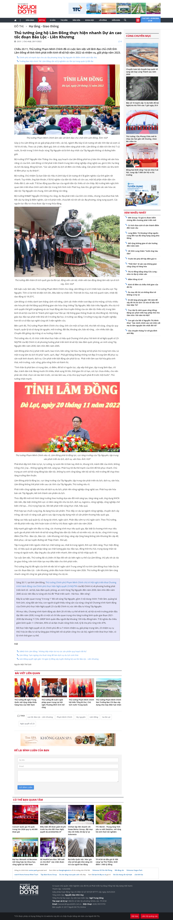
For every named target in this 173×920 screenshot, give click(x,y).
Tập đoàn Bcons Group (49, 874)
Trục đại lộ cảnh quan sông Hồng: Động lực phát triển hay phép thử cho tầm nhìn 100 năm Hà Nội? (143, 312)
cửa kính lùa (138, 874)
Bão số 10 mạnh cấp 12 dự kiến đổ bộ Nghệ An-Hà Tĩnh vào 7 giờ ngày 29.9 (142, 104)
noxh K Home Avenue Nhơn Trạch (26, 874)
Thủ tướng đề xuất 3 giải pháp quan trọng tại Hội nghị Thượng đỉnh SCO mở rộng (53, 703)
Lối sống (103, 20)
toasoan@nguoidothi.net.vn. (70, 904)
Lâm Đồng (94, 717)
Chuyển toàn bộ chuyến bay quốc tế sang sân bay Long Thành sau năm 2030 (142, 71)
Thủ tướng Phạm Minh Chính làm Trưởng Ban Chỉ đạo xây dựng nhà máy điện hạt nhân (108, 702)
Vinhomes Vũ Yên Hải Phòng (102, 870)
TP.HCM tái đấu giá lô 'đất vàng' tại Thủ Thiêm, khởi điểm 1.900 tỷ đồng (107, 862)
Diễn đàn (116, 20)
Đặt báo (135, 916)
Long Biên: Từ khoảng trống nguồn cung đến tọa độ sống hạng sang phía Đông (143, 235)
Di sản (52, 20)
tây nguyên (81, 717)
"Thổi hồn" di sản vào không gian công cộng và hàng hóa (142, 265)
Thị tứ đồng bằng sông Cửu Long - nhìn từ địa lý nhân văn (142, 272)
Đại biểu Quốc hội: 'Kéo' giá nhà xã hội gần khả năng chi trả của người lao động (80, 862)
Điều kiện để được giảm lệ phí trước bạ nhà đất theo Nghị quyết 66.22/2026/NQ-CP (53, 829)
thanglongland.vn (65, 870)
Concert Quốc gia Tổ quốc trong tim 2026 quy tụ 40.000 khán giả (24, 829)
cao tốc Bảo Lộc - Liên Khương (40, 717)
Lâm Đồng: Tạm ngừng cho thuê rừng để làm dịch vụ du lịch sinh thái (48, 655)
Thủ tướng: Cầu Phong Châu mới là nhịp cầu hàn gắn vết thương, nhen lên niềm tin (141, 139)
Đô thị (42, 20)
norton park (33, 870)
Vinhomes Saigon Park (134, 870)
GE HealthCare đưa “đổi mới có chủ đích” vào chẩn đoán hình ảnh (52, 862)
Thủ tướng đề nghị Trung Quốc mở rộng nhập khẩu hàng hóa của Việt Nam (26, 702)
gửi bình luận (25, 787)
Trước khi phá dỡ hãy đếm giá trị (142, 259)
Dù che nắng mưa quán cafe (69, 874)
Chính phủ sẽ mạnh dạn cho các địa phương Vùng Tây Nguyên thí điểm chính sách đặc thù (58, 57)
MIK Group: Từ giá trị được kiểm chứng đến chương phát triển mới (141, 218)
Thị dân (64, 20)
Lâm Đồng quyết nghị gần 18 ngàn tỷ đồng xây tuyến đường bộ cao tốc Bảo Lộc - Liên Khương (59, 659)
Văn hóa (76, 20)
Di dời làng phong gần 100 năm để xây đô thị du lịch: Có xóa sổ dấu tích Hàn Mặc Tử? (143, 302)
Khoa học (89, 20)
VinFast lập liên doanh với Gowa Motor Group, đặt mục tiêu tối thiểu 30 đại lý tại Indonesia (80, 831)
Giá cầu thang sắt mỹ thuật (122, 874)
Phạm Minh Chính (64, 717)
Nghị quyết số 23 (27, 723)
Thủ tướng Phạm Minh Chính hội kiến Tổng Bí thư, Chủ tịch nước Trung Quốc (81, 702)
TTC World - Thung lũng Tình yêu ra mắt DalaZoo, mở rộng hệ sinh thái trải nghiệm (108, 829)
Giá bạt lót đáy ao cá (99, 874)
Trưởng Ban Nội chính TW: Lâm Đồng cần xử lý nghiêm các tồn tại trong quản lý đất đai (56, 61)
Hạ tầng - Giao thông (43, 26)
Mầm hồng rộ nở (135, 279)
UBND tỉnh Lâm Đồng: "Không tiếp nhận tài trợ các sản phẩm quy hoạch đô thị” (53, 651)
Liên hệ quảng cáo (149, 916)
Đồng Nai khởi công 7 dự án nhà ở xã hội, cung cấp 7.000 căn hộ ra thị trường (142, 172)
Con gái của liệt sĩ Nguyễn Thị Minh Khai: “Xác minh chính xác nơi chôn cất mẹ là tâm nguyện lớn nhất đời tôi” (143, 323)
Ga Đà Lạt (106, 717)
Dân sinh (30, 20)
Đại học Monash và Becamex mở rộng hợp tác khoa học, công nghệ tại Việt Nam (24, 862)
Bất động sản (119, 870)
